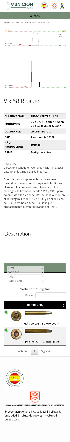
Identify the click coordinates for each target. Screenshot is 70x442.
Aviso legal (39, 411)
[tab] (6, 227)
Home (7, 22)
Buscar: (29, 295)
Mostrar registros (35, 289)
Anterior (23, 351)
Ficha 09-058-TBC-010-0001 (41, 323)
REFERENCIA (35, 305)
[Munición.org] (35, 6)
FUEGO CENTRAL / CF (22, 22)
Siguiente (46, 351)
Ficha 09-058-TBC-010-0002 (41, 342)
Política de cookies (31, 415)
